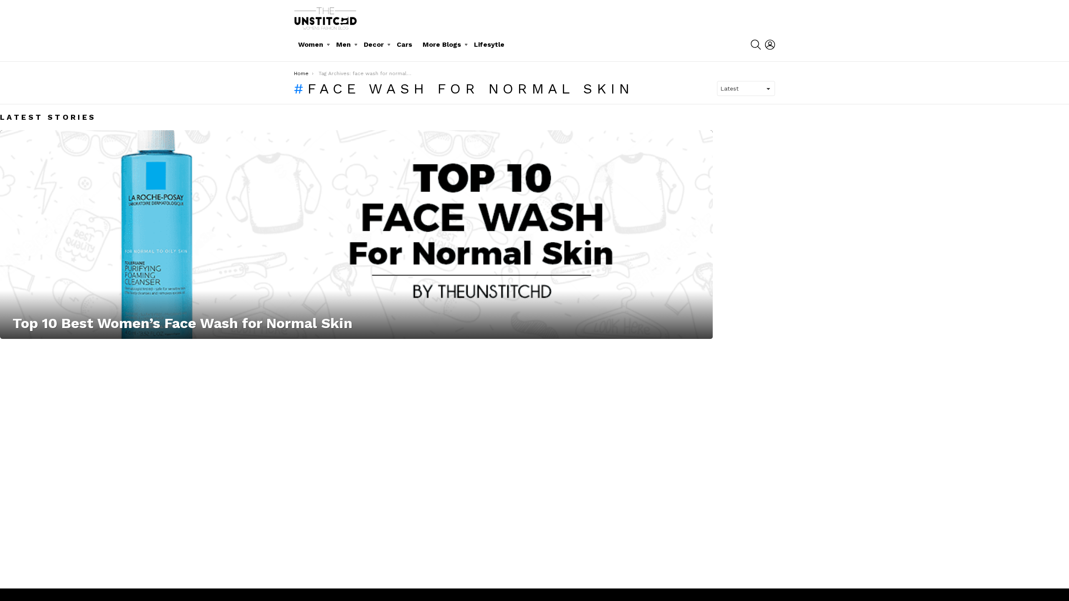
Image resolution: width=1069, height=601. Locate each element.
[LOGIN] (770, 44)
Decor (374, 44)
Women (310, 44)
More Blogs (442, 44)
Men (343, 44)
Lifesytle (489, 44)
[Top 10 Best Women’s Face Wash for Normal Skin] (356, 234)
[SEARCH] (756, 44)
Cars (404, 44)
